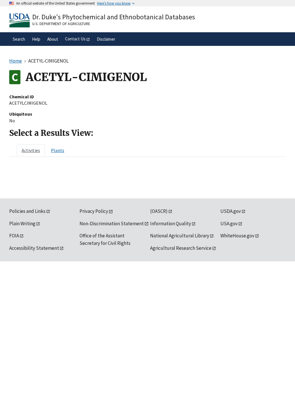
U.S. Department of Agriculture (61, 23)
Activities (31, 150)
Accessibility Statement (34, 248)
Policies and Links (27, 211)
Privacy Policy (94, 211)
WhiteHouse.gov (237, 235)
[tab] (31, 150)
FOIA (14, 235)
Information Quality (170, 223)
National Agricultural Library (179, 235)
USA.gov (229, 223)
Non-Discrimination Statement (112, 223)
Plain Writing (22, 223)
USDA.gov (230, 211)
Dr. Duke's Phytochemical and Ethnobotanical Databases (113, 17)
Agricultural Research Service (180, 248)
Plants (57, 150)
